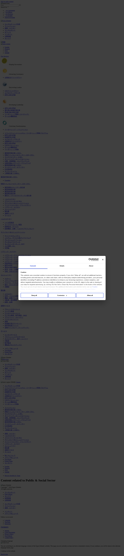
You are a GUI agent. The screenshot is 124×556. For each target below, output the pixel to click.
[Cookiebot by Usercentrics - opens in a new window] (90, 259)
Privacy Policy (90, 289)
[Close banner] (102, 259)
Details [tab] (62, 266)
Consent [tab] (33, 266)
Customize (61, 295)
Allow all (90, 295)
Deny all (34, 295)
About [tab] (91, 266)
